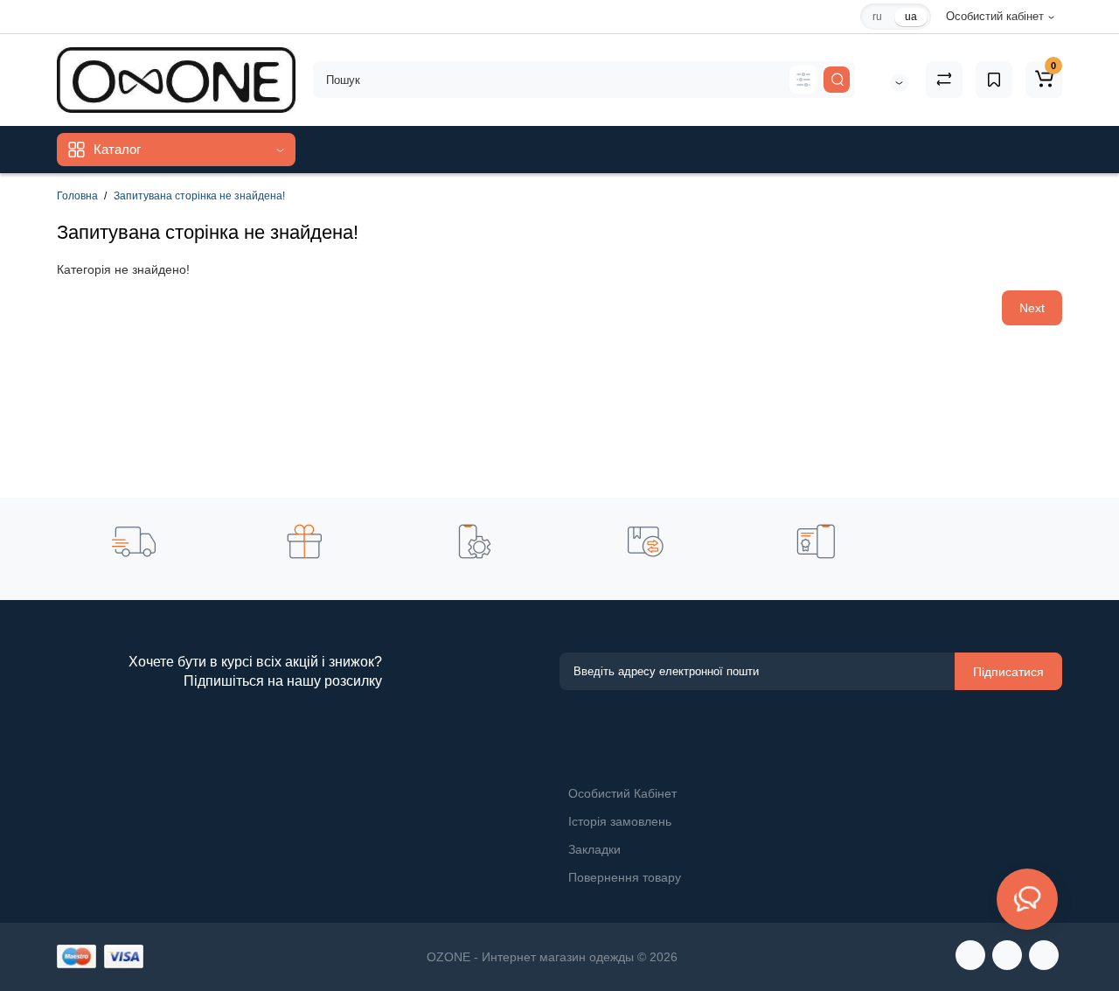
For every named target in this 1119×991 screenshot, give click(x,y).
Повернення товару (624, 877)
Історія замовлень (619, 821)
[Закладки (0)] (994, 79)
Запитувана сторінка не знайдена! (199, 196)
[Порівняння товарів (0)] (944, 79)
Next (1032, 308)
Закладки (594, 849)
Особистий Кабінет (622, 793)
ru (877, 16)
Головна (77, 196)
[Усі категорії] (803, 80)
